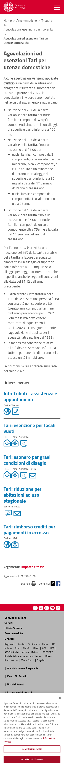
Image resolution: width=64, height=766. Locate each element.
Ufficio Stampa (13, 628)
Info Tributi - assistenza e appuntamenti (30, 396)
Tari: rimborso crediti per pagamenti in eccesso (29, 529)
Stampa (28, 583)
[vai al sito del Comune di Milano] (14, 7)
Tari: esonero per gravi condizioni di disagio (27, 459)
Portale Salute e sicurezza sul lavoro (23, 656)
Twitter (52, 583)
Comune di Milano (15, 617)
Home (8, 20)
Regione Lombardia (14, 644)
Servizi (8, 623)
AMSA (26, 648)
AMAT (36, 648)
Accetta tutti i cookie (32, 759)
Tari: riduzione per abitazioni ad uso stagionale (22, 494)
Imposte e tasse (32, 566)
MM (52, 648)
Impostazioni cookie (32, 749)
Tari (6, 25)
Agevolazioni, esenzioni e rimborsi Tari (29, 29)
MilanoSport (27, 660)
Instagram (52, 608)
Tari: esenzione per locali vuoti (29, 428)
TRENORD (48, 652)
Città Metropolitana (38, 644)
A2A (44, 648)
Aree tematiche (27, 20)
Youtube (46, 608)
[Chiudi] (60, 698)
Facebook (58, 583)
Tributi (45, 20)
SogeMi (41, 660)
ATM (17, 648)
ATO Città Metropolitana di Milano (22, 652)
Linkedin (58, 608)
